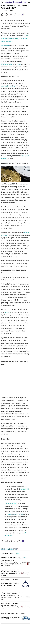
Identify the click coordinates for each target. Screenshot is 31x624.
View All (17, 553)
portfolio (7, 312)
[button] (2, 14)
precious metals (6, 64)
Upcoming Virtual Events (11, 557)
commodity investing (8, 86)
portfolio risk (25, 489)
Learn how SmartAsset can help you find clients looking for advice (14, 38)
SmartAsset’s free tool (15, 514)
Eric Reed (5, 10)
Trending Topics (8, 553)
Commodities (5, 45)
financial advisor (11, 503)
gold (19, 64)
